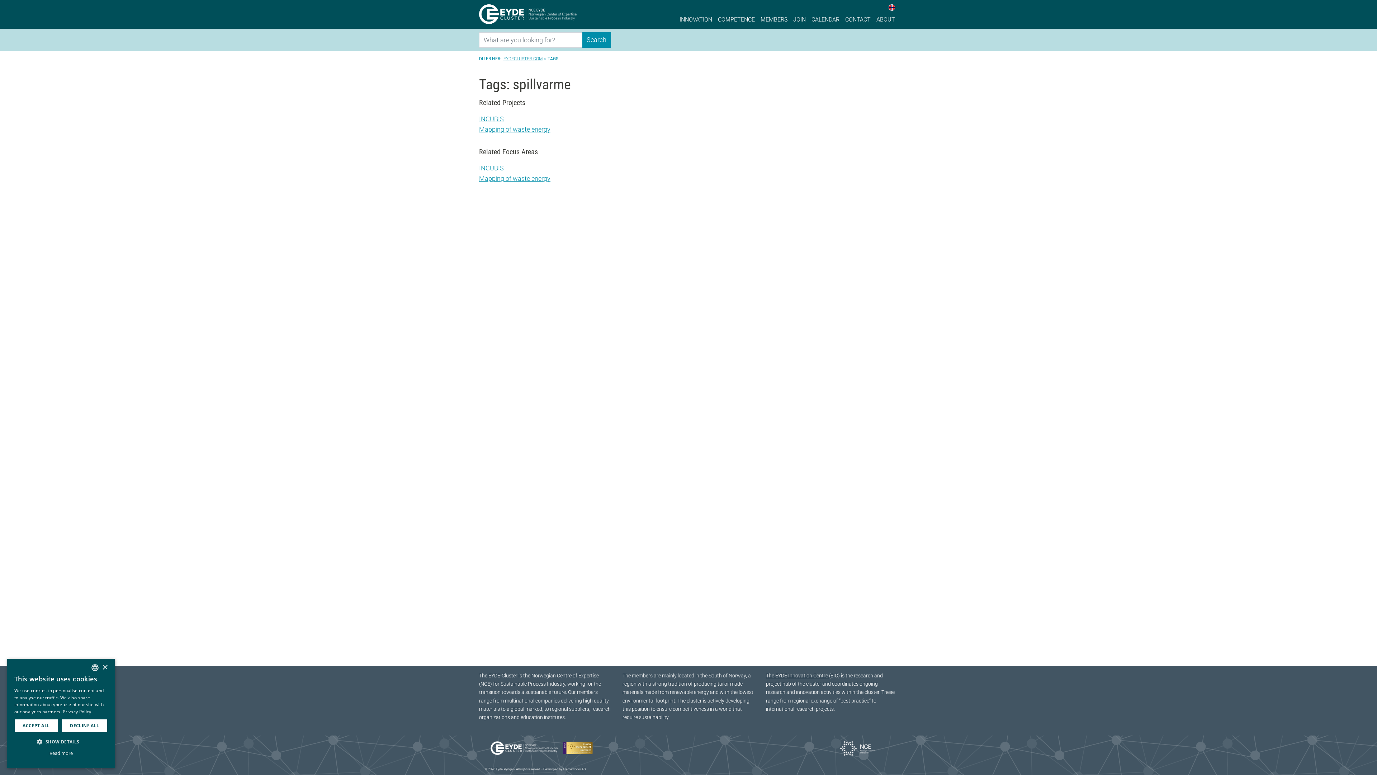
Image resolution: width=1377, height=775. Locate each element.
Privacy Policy (77, 712)
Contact (858, 19)
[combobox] (95, 667)
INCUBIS (491, 119)
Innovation (696, 19)
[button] (61, 741)
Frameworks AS (574, 769)
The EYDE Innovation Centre (797, 676)
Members (774, 19)
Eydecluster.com (523, 58)
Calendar (825, 19)
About (885, 19)
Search (596, 39)
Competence (736, 19)
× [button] (105, 667)
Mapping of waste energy (514, 129)
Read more (61, 753)
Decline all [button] (84, 726)
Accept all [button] (36, 726)
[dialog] (61, 713)
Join (799, 19)
